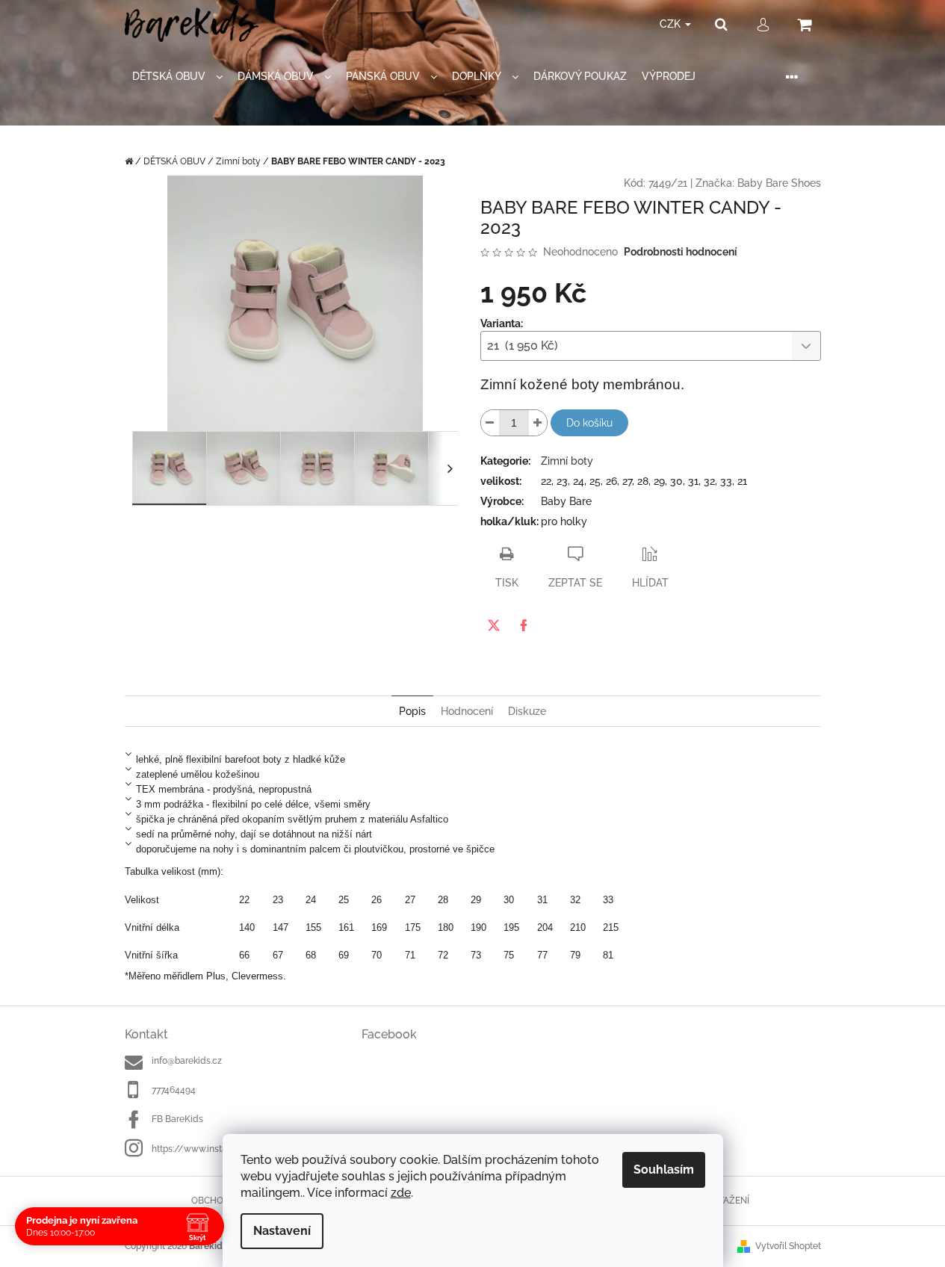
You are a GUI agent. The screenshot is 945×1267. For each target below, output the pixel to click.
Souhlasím (663, 1169)
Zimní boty (567, 461)
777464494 (174, 1090)
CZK (672, 24)
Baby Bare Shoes (779, 183)
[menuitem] (177, 76)
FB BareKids (177, 1119)
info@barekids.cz (187, 1061)
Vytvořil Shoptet (788, 1246)
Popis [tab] (412, 711)
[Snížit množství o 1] (490, 423)
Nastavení (282, 1231)
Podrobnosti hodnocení (680, 252)
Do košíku (589, 423)
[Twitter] (493, 625)
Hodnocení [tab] (467, 711)
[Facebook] (523, 625)
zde (401, 1193)
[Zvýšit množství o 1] (538, 423)
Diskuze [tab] (527, 711)
